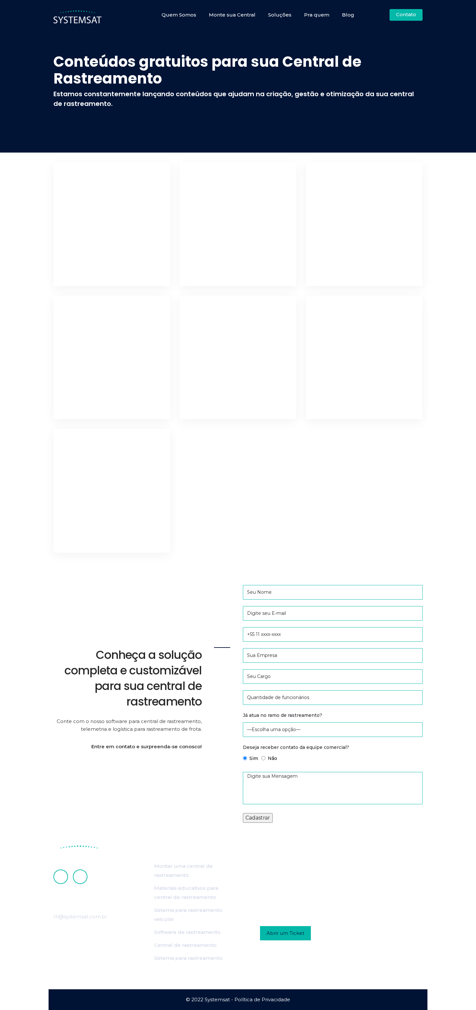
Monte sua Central (232, 15)
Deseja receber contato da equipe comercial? (296, 747)
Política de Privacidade (262, 999)
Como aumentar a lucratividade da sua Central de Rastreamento (362, 252)
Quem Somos (179, 15)
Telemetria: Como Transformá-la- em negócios (108, 257)
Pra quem (316, 15)
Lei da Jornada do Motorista (108, 530)
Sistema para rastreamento (188, 958)
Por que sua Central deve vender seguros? (358, 391)
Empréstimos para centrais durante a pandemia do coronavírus (236, 252)
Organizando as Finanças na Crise (108, 396)
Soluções (279, 15)
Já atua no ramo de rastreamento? (282, 715)
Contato (406, 14)
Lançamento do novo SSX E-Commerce (230, 391)
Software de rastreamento (187, 932)
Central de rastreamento (185, 945)
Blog (348, 15)
